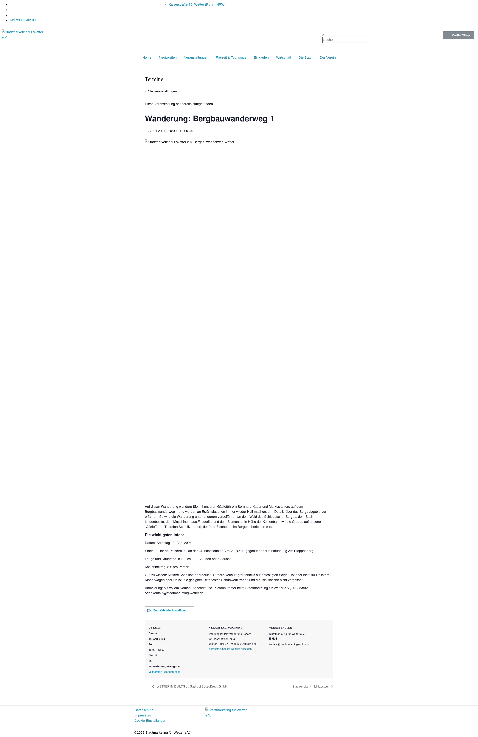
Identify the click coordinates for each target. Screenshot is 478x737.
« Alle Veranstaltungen (161, 91)
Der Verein (328, 57)
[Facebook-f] (291, 712)
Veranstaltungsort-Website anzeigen (230, 649)
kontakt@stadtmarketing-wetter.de (178, 592)
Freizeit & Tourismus (231, 57)
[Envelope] (281, 712)
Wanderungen (172, 672)
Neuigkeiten (168, 57)
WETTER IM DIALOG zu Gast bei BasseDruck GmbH (191, 686)
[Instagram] (301, 712)
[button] (359, 34)
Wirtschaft (283, 57)
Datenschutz (143, 710)
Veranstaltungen (196, 57)
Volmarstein (155, 672)
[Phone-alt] (311, 712)
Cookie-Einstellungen (150, 720)
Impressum (142, 715)
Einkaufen (261, 57)
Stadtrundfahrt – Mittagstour (311, 686)
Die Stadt (305, 57)
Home (146, 57)
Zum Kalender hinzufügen (170, 610)
